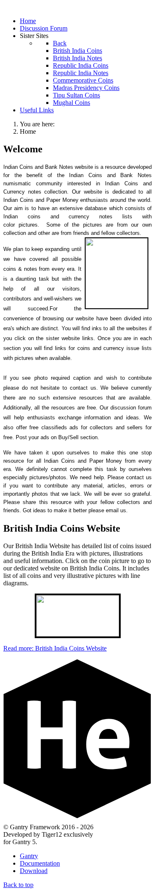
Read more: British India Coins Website (55, 648)
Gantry (29, 855)
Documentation (40, 863)
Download (34, 870)
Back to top (18, 884)
